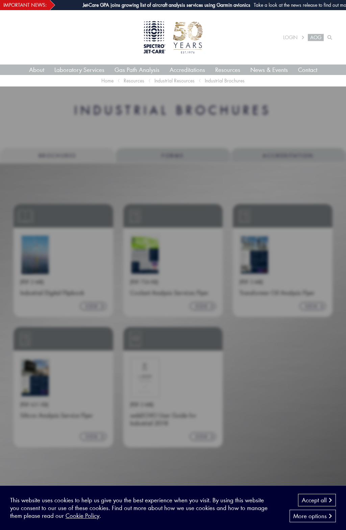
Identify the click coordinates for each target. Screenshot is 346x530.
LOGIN (290, 37)
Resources (227, 69)
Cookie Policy (82, 515)
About (36, 69)
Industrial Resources (174, 80)
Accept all (315, 500)
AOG (315, 37)
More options (310, 516)
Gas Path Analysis (137, 69)
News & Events (269, 69)
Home (107, 80)
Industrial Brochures (225, 80)
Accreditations (187, 69)
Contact (307, 69)
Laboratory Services (79, 69)
